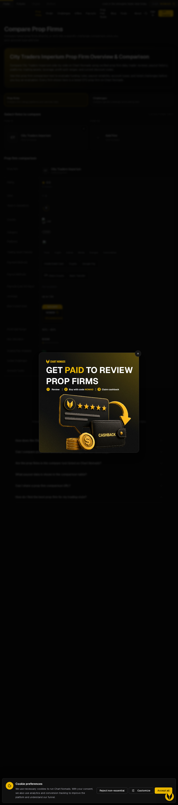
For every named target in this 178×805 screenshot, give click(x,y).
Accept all (163, 790)
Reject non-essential (112, 790)
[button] (169, 796)
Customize (143, 790)
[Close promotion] (138, 353)
